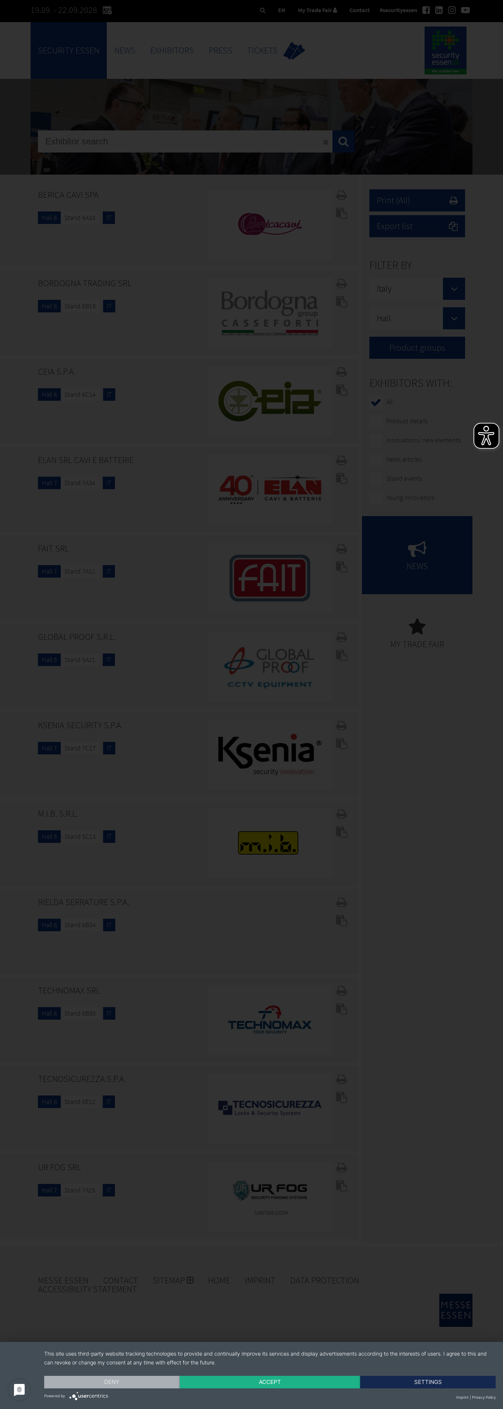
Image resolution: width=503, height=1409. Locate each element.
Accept (270, 1381)
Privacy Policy (484, 1397)
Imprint (462, 1397)
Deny (111, 1381)
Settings (428, 1381)
